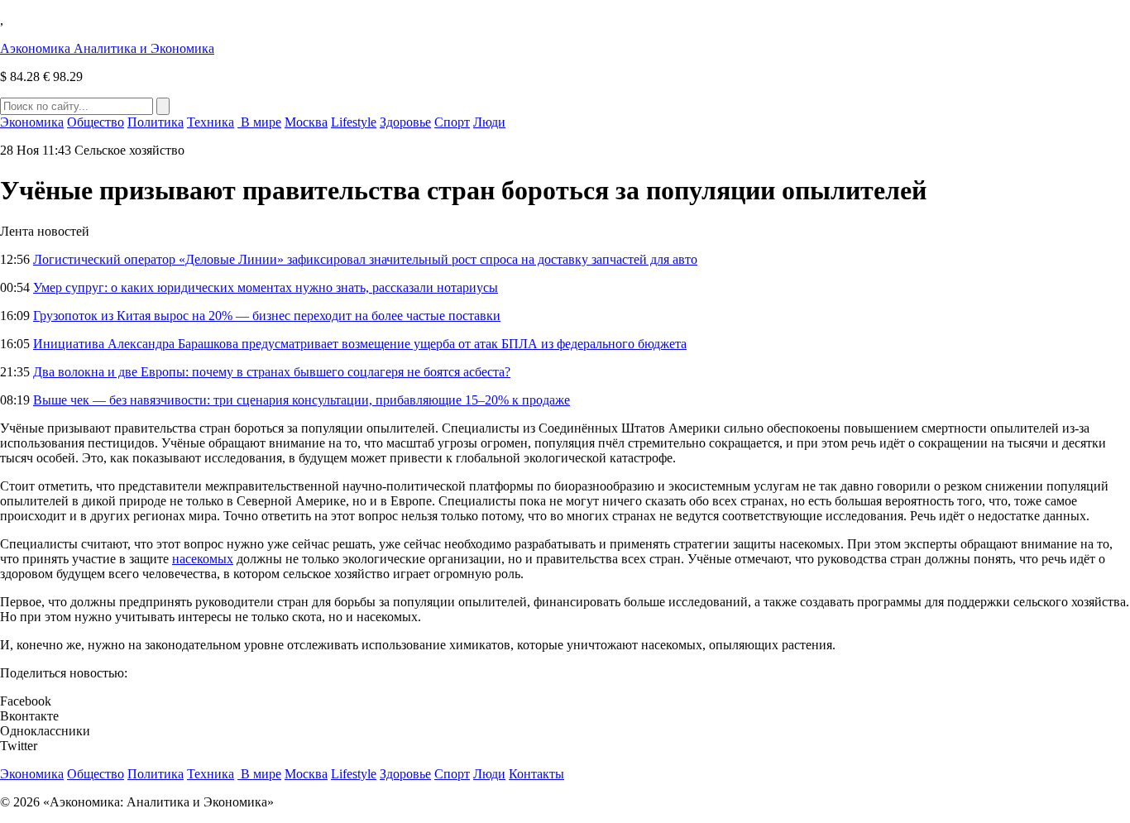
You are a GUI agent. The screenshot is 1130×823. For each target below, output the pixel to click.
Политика (155, 122)
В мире (259, 122)
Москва (306, 122)
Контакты (536, 774)
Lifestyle (353, 122)
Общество (95, 122)
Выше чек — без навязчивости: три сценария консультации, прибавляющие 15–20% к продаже (301, 400)
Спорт (452, 122)
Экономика (32, 122)
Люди (489, 122)
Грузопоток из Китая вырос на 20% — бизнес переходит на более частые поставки (266, 316)
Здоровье (405, 122)
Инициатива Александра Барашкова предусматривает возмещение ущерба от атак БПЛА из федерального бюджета (360, 344)
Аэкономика (107, 48)
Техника (210, 122)
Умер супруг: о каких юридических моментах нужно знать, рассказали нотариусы (265, 287)
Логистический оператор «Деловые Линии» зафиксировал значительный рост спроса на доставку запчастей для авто (365, 259)
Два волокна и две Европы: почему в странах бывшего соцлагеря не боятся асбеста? (271, 372)
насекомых (202, 559)
